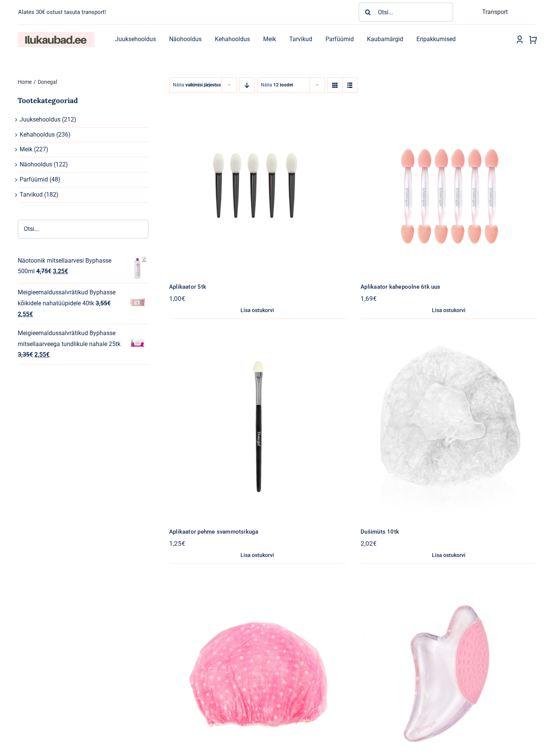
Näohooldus (36, 164)
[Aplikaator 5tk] (257, 101)
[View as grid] (335, 85)
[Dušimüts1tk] (257, 591)
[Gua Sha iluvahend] (449, 591)
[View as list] (350, 85)
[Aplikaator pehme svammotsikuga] (257, 346)
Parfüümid (34, 179)
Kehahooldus (37, 134)
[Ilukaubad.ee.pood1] (56, 34)
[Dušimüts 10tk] (449, 346)
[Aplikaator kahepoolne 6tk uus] (449, 101)
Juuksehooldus (40, 119)
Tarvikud (31, 194)
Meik (26, 149)
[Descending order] (247, 85)
